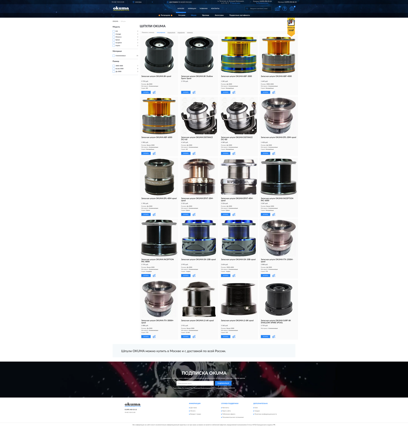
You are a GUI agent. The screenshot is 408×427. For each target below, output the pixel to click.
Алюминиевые (121, 55)
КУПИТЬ (146, 92)
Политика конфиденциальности (266, 414)
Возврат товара (195, 414)
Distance (118, 37)
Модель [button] (116, 27)
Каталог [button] (181, 8)
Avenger (118, 34)
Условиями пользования (222, 388)
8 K (117, 31)
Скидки (257, 411)
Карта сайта (226, 411)
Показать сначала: (148, 32)
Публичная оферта (228, 414)
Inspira (118, 45)
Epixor (118, 40)
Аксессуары (219, 15)
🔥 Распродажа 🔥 (165, 15)
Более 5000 (119, 68)
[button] (262, 3)
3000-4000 (119, 66)
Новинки (204, 8)
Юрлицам (192, 8)
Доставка (193, 407)
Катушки (181, 15)
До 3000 (118, 71)
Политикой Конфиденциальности (204, 388)
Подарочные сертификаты (239, 15)
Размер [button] (116, 61)
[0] (292, 8)
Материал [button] (117, 51)
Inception (119, 43)
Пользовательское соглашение (233, 417)
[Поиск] (247, 8)
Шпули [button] (193, 15)
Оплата (192, 411)
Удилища (205, 15)
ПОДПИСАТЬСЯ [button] (223, 383)
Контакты (215, 8)
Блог (256, 407)
